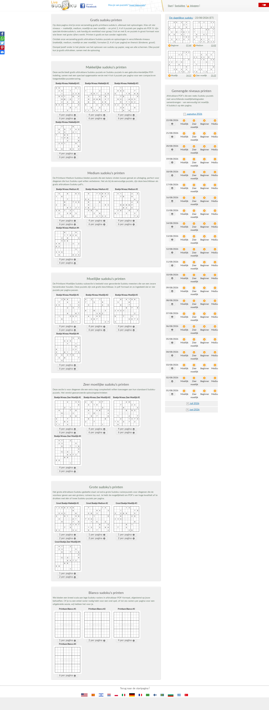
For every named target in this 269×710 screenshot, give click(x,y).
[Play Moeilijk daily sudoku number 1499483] (184, 223)
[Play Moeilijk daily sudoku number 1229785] (184, 262)
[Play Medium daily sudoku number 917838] (215, 352)
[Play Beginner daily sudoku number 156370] (204, 288)
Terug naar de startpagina (134, 688)
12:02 (213, 46)
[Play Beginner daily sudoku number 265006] (204, 313)
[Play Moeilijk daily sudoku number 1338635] (184, 391)
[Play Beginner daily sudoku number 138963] (204, 236)
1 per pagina (66, 534)
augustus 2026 (193, 114)
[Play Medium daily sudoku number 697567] (215, 262)
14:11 (188, 76)
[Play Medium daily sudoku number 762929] (215, 236)
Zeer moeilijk (201, 76)
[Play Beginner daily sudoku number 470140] (204, 198)
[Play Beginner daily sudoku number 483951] (204, 365)
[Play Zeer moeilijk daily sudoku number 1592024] (194, 120)
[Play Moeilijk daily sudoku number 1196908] (184, 133)
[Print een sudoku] (172, 123)
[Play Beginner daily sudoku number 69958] (204, 391)
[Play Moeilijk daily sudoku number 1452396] (184, 185)
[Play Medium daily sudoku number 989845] (215, 326)
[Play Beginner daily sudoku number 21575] (204, 185)
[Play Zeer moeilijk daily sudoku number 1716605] (194, 262)
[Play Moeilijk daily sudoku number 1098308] (184, 313)
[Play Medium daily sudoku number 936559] (215, 185)
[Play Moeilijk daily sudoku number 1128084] (184, 339)
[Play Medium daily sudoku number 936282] (215, 249)
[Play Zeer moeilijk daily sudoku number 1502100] (194, 288)
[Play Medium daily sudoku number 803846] (215, 198)
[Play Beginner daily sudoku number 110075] (204, 146)
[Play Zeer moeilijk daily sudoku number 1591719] (194, 301)
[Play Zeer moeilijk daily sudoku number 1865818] (194, 146)
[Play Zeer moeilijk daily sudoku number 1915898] (194, 223)
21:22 (213, 76)
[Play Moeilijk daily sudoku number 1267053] (184, 159)
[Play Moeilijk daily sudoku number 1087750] (184, 301)
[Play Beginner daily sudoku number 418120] (204, 133)
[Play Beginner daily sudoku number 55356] (204, 301)
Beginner (175, 46)
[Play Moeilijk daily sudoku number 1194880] (184, 172)
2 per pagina (66, 538)
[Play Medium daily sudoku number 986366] (215, 391)
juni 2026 (193, 409)
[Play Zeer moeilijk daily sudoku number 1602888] (194, 313)
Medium (199, 46)
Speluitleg (180, 6)
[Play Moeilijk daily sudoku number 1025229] (184, 120)
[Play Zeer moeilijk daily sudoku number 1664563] (194, 352)
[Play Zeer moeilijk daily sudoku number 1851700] (194, 275)
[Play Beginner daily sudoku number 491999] (204, 249)
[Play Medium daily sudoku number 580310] (215, 365)
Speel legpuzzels (137, 5)
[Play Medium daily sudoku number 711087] (215, 301)
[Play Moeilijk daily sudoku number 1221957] (184, 365)
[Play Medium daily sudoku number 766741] (215, 120)
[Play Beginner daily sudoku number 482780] (204, 262)
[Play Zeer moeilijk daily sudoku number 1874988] (194, 211)
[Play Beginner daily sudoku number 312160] (204, 159)
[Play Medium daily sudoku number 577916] (215, 288)
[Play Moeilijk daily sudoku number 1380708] (184, 326)
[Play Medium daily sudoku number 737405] (215, 133)
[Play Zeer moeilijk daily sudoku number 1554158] (194, 326)
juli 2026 (193, 403)
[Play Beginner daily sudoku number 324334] (204, 378)
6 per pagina (66, 118)
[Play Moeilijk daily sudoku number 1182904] (184, 198)
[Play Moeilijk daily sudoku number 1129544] (184, 275)
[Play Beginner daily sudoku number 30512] (204, 211)
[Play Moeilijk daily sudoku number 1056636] (184, 288)
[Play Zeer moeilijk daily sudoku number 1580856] (194, 198)
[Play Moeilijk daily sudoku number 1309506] (184, 146)
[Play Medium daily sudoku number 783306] (215, 223)
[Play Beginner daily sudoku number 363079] (204, 339)
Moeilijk (174, 76)
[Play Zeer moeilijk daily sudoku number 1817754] (194, 185)
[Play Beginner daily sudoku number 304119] (204, 326)
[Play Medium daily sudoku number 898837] (215, 172)
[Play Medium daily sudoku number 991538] (215, 211)
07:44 (188, 46)
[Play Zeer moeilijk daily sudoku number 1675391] (194, 365)
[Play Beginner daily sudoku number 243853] (204, 120)
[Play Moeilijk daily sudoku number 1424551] (184, 249)
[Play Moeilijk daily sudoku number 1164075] (184, 352)
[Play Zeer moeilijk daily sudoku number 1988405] (194, 236)
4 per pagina (66, 115)
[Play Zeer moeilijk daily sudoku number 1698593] (194, 172)
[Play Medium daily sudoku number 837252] (215, 275)
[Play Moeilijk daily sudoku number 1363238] (184, 211)
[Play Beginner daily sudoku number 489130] (204, 223)
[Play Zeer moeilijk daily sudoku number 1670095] (194, 378)
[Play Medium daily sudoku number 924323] (215, 159)
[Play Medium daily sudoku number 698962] (215, 378)
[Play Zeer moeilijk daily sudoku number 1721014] (194, 133)
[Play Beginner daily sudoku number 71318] (204, 172)
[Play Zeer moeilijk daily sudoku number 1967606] (194, 339)
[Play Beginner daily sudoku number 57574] (204, 275)
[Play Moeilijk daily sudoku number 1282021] (184, 378)
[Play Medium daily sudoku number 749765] (215, 313)
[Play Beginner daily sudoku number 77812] (204, 352)
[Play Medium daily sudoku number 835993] (215, 339)
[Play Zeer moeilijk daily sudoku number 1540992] (194, 391)
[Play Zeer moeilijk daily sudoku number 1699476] (194, 249)
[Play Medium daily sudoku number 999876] (215, 146)
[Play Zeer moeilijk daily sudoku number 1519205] (194, 159)
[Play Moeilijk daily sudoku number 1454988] (184, 236)
